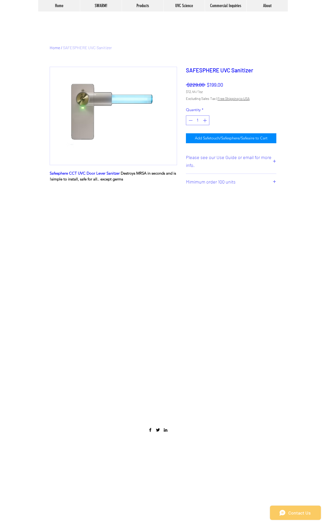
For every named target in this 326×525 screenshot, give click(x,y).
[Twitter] (157, 429)
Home (55, 47)
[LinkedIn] (165, 429)
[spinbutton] (198, 120)
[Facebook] (150, 429)
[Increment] (205, 120)
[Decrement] (190, 120)
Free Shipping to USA (234, 98)
